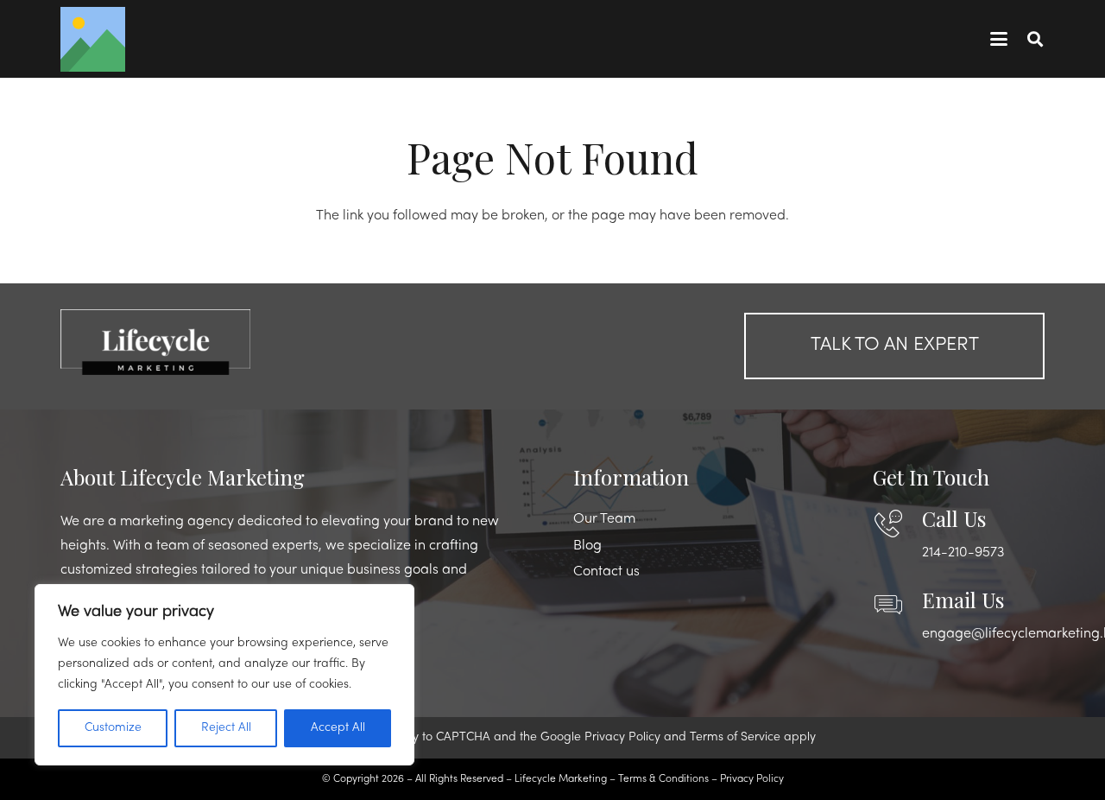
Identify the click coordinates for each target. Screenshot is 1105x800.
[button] (999, 39)
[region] (224, 674)
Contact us (606, 572)
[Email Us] (897, 605)
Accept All (338, 727)
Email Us (963, 599)
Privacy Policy (622, 737)
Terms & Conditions (663, 779)
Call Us (954, 518)
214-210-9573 (963, 553)
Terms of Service (735, 737)
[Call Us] (897, 523)
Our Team (604, 519)
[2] (210, 342)
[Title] (92, 39)
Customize (113, 727)
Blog (587, 546)
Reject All (226, 727)
